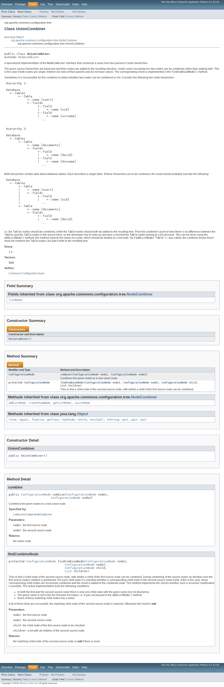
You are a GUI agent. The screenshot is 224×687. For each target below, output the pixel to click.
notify (82, 419)
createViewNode (39, 402)
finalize (38, 419)
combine (65, 374)
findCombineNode (71, 382)
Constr (33, 16)
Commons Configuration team (26, 273)
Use (42, 4)
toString (113, 419)
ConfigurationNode (22, 374)
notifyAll (97, 419)
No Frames (57, 11)
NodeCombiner (28, 57)
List (63, 385)
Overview (6, 4)
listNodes (16, 300)
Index (75, 4)
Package (20, 4)
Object (82, 414)
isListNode (82, 402)
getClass (53, 419)
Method (43, 16)
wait (125, 419)
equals (24, 419)
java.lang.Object (14, 37)
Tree (50, 4)
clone (12, 419)
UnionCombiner (18, 338)
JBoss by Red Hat (29, 683)
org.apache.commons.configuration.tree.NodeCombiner (44, 40)
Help (84, 4)
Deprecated (63, 4)
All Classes (79, 11)
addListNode (17, 402)
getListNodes (62, 402)
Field (25, 16)
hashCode (68, 419)
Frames (44, 11)
